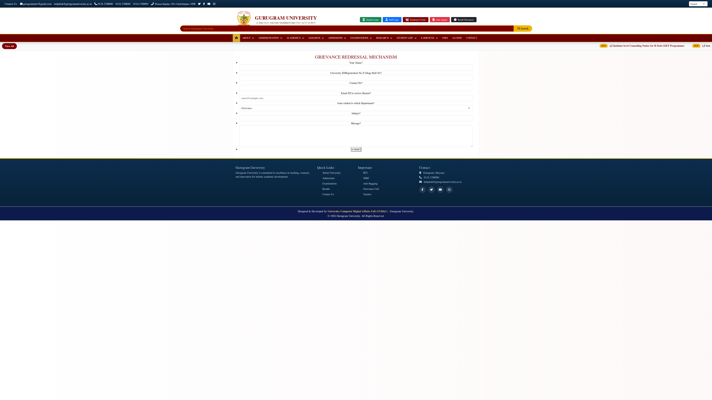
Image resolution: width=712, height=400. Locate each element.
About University (331, 172)
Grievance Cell (371, 189)
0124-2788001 (141, 4)
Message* (356, 123)
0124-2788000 (105, 4)
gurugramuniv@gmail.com (37, 4)
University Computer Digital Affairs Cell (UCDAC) (358, 211)
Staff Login (393, 19)
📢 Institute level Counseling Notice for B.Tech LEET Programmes (625, 46)
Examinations (359, 37)
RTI (365, 172)
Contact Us (328, 194)
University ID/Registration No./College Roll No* (356, 73)
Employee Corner (418, 19)
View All (9, 46)
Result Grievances (465, 19)
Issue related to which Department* (356, 103)
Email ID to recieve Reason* (356, 93)
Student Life (405, 37)
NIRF (366, 178)
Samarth (314, 37)
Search (524, 28)
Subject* (356, 113)
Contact (471, 37)
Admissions (335, 37)
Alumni (457, 37)
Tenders (367, 194)
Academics (294, 37)
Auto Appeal (441, 19)
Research (382, 37)
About (246, 37)
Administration (268, 37)
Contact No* (356, 83)
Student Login (372, 19)
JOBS (445, 37)
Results (326, 189)
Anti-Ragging (370, 183)
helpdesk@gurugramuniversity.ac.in (73, 4)
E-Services (427, 37)
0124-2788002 (123, 4)
